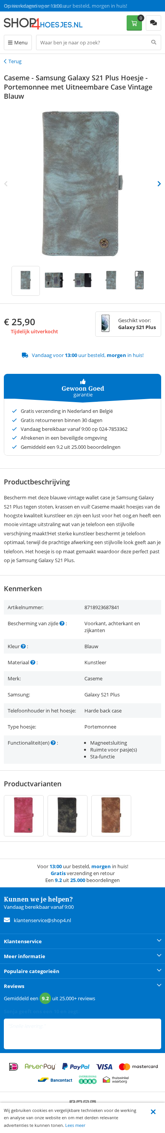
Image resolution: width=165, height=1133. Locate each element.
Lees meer (75, 1125)
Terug (14, 61)
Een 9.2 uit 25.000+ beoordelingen (42, 5)
